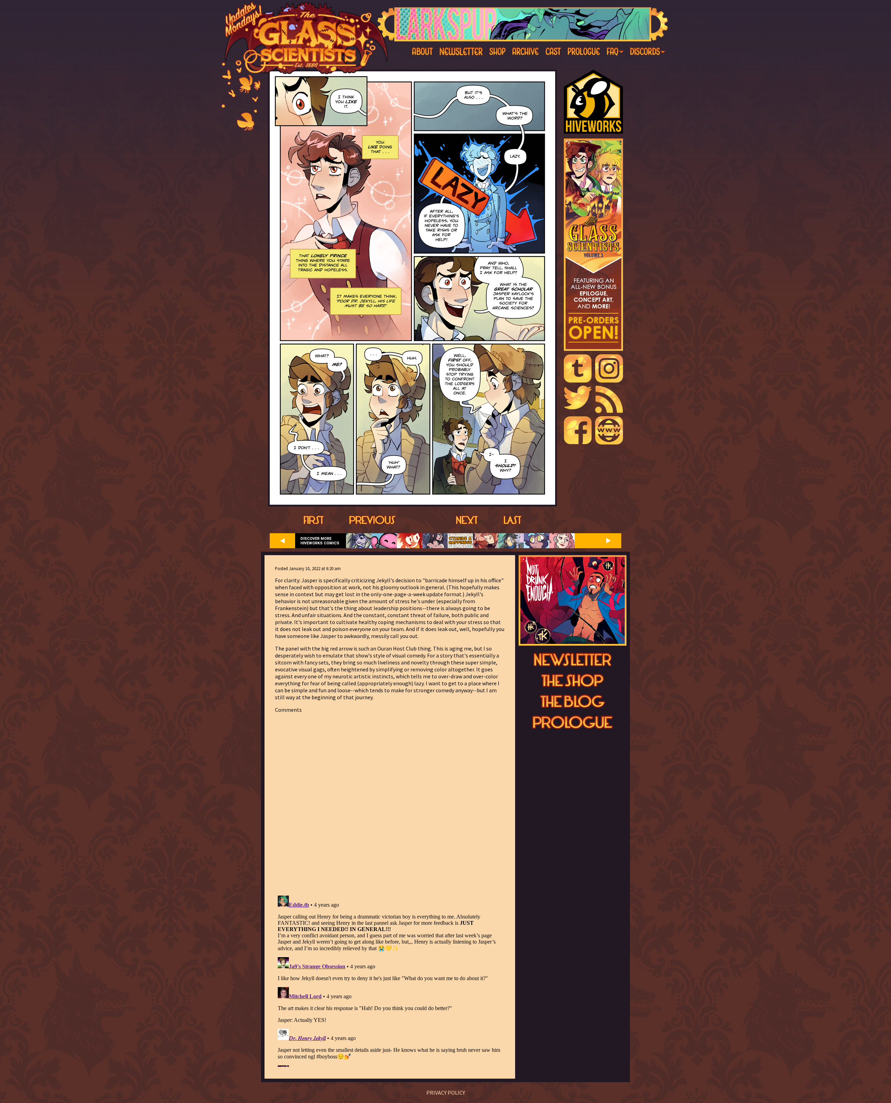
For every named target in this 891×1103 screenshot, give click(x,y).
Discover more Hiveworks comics (319, 540)
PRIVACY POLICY (445, 1092)
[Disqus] (390, 800)
